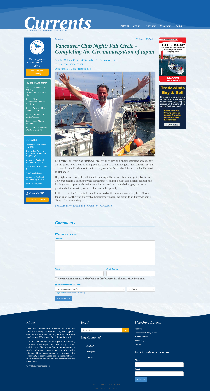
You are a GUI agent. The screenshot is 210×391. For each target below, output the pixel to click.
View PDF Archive (37, 199)
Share (141, 39)
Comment (59, 238)
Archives (138, 328)
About (179, 25)
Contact (138, 344)
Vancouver (59, 39)
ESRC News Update (34, 183)
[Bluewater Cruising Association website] (37, 47)
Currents (58, 18)
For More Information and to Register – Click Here (83, 205)
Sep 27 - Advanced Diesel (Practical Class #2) (37, 128)
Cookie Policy (111, 388)
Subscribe (141, 379)
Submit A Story (141, 336)
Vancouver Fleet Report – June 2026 (37, 146)
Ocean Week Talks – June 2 (36, 167)
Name (57, 269)
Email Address (112, 269)
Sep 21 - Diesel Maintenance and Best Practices (35, 101)
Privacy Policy (99, 388)
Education (150, 25)
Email (137, 369)
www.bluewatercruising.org (38, 366)
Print (150, 39)
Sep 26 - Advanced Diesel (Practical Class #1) (37, 109)
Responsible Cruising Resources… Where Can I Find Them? (36, 153)
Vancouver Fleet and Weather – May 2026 (35, 161)
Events (136, 25)
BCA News (165, 25)
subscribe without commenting (74, 293)
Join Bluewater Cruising (37, 72)
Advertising (140, 340)
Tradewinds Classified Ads (146, 332)
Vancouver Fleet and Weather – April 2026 (35, 178)
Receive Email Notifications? (69, 284)
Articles (124, 25)
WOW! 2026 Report (34, 173)
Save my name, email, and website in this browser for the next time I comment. (102, 278)
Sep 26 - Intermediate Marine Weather (35, 115)
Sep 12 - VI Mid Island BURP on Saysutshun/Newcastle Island (36, 91)
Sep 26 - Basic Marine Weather (35, 122)
